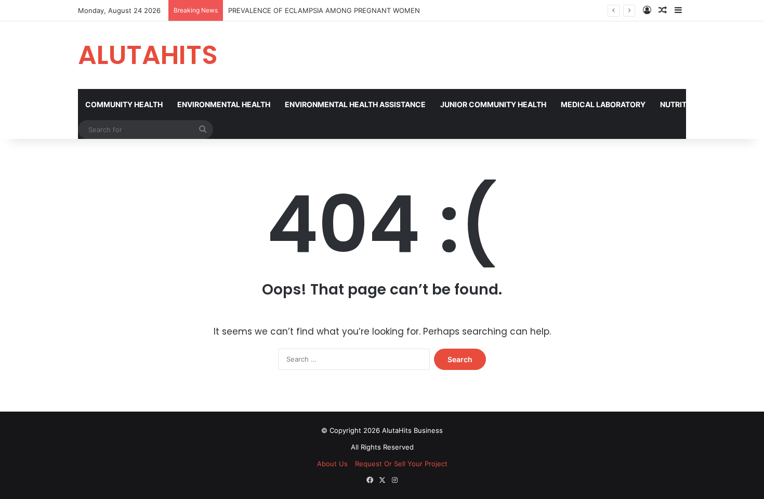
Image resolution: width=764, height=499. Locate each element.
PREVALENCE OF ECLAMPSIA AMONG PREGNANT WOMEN (324, 10)
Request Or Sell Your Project (401, 463)
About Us (332, 463)
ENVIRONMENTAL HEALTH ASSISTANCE (355, 104)
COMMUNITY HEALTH (124, 104)
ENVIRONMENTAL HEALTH (223, 104)
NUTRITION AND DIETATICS (708, 104)
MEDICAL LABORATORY (603, 104)
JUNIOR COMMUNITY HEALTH (493, 104)
